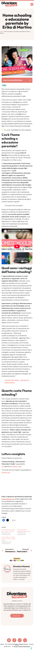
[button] (32, 4)
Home (1, 31)
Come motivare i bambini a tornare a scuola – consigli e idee (8, 538)
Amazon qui (16, 466)
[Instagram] (9, 640)
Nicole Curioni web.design (22, 646)
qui (3, 466)
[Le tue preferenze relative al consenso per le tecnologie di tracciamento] (31, 648)
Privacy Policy (23, 644)
